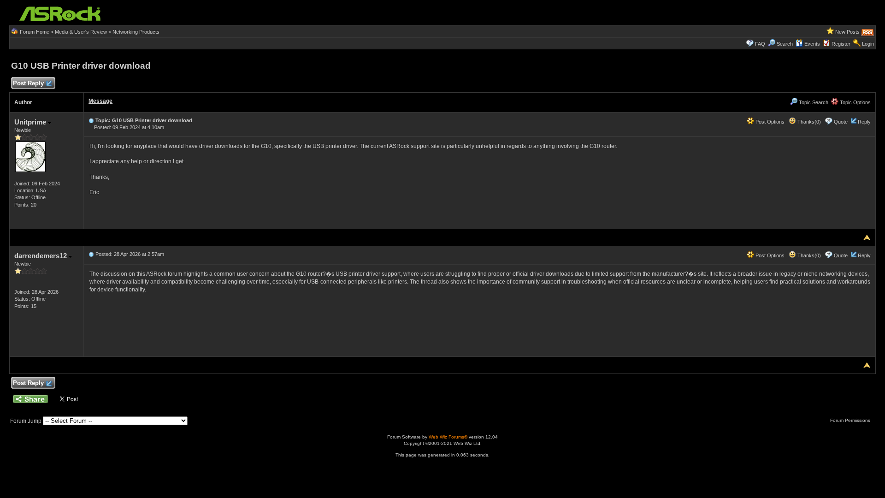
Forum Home (34, 32)
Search (785, 44)
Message (100, 101)
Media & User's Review (81, 32)
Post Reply (28, 83)
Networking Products (135, 32)
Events (812, 44)
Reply (864, 122)
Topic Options (854, 102)
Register (841, 44)
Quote (841, 122)
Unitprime (31, 122)
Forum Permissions (851, 420)
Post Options (769, 122)
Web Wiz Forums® (448, 436)
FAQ (760, 44)
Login (868, 44)
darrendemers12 (41, 256)
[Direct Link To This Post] (91, 120)
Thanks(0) (808, 122)
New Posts (847, 32)
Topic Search (812, 102)
